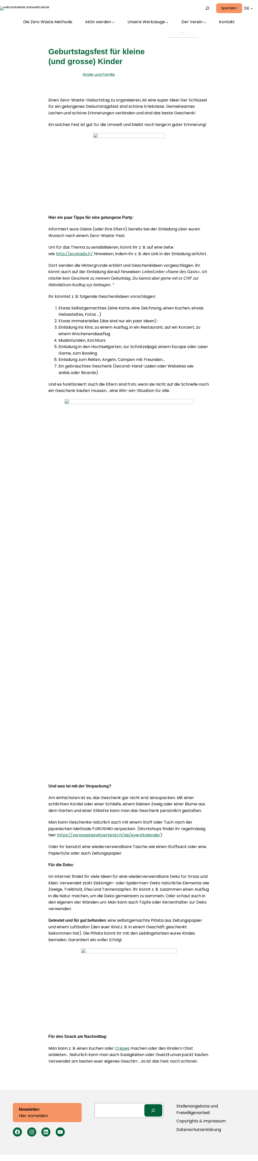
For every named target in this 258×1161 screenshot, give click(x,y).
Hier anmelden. (34, 1113)
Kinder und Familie (99, 74)
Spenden (229, 8)
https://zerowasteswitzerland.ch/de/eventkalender (108, 835)
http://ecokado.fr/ (74, 254)
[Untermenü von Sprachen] (251, 8)
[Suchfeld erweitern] (207, 8)
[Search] (153, 1110)
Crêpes (122, 1048)
